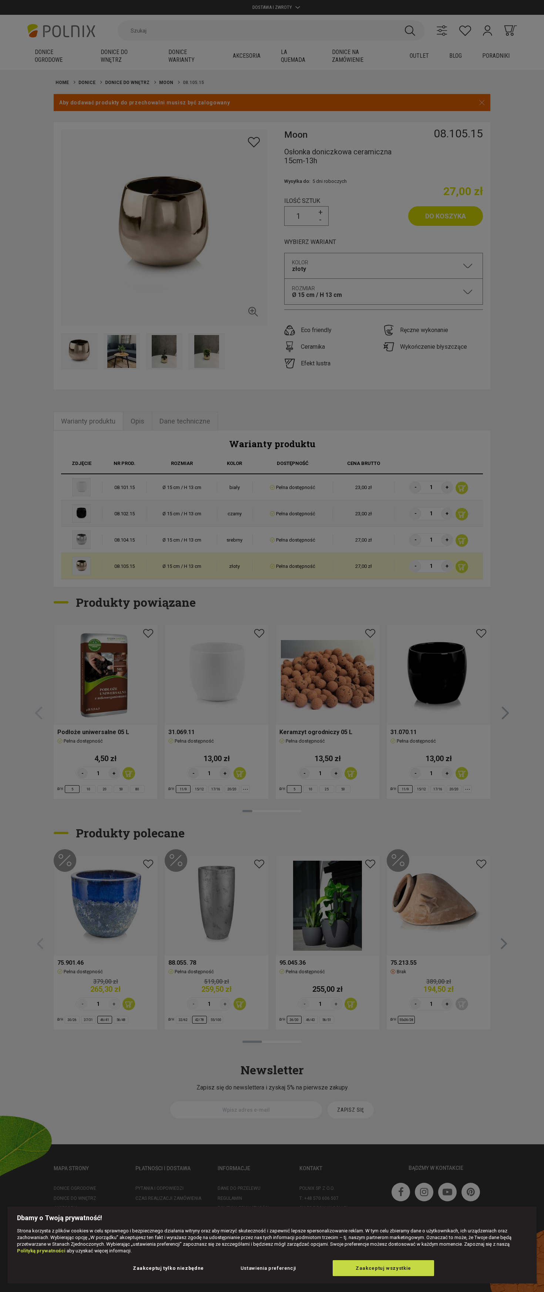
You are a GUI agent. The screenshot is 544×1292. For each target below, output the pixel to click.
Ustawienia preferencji (268, 1268)
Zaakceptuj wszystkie (383, 1268)
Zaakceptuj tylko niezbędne (168, 1268)
